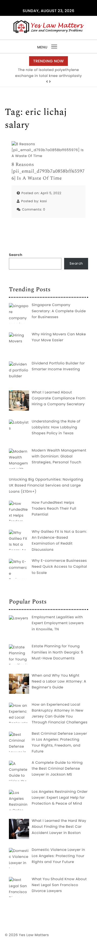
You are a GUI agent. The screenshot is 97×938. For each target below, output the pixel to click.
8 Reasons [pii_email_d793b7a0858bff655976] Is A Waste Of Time (48, 171)
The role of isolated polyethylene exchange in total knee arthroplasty (48, 72)
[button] (47, 82)
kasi (43, 201)
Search (15, 254)
